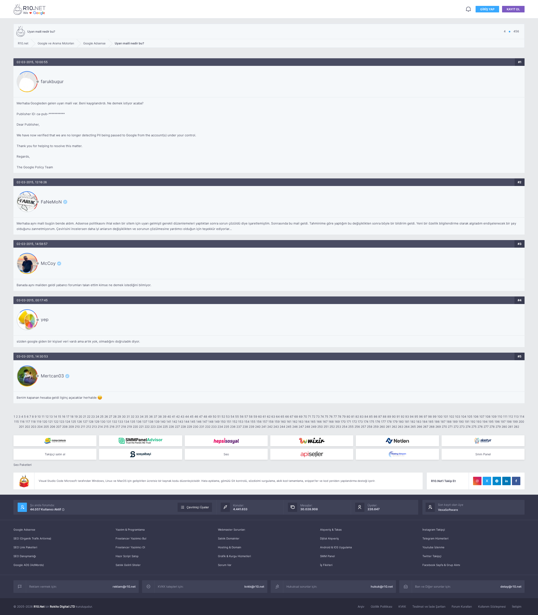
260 (382, 426)
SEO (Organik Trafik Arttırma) (32, 538)
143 (180, 421)
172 (354, 421)
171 (349, 421)
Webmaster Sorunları (231, 529)
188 (449, 421)
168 (331, 421)
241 (263, 426)
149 (217, 421)
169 (337, 421)
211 (83, 426)
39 (164, 416)
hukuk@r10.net (382, 586)
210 (77, 426)
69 (301, 416)
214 (100, 426)
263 (400, 426)
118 (33, 421)
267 (425, 426)
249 (313, 426)
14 (55, 416)
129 (96, 421)
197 (503, 421)
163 (300, 421)
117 (27, 421)
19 (76, 416)
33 (137, 416)
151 (229, 421)
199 (515, 421)
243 (276, 426)
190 (461, 421)
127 (85, 421)
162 (294, 421)
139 (157, 421)
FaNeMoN (51, 201)
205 (46, 426)
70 (305, 416)
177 (383, 421)
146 (199, 421)
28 (115, 416)
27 (110, 416)
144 (186, 421)
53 (228, 416)
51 (219, 416)
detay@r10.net (510, 586)
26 (106, 416)
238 (245, 426)
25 (102, 416)
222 (147, 426)
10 (39, 416)
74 (322, 416)
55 (237, 416)
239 (251, 426)
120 (44, 421)
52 (223, 416)
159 (277, 421)
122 (56, 421)
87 (380, 416)
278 (492, 426)
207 (58, 426)
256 (357, 426)
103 (457, 416)
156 (259, 421)
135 (132, 421)
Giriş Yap (487, 9)
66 (287, 416)
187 (443, 421)
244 (282, 426)
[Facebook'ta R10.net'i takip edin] (516, 481)
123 (61, 421)
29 (119, 416)
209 (71, 426)
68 (296, 416)
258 (369, 426)
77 (335, 416)
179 (395, 421)
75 (326, 416)
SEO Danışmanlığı (24, 556)
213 (94, 426)
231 (201, 426)
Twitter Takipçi (431, 556)
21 (84, 416)
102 (451, 416)
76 (331, 416)
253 (338, 426)
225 (165, 426)
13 (51, 416)
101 (445, 416)
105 (469, 416)
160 (283, 421)
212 (88, 426)
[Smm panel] (140, 440)
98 (430, 416)
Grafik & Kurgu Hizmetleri (234, 556)
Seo (226, 454)
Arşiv (361, 606)
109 (494, 416)
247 (301, 426)
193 (478, 421)
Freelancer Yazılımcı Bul (131, 538)
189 (455, 421)
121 (50, 421)
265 (413, 426)
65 (282, 416)
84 (366, 416)
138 (150, 421)
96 (421, 416)
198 (509, 421)
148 (211, 421)
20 (80, 416)
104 (463, 416)
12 (47, 416)
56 (242, 416)
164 (307, 421)
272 (456, 426)
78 (339, 416)
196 (497, 421)
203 (33, 426)
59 (255, 416)
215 (106, 426)
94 (412, 416)
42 (178, 416)
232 (207, 426)
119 (39, 421)
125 (73, 421)
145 (192, 421)
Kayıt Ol (513, 9)
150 (223, 421)
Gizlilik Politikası (381, 606)
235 (226, 426)
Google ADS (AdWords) (28, 565)
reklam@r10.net (124, 586)
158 (271, 421)
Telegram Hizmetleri (435, 538)
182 (412, 421)
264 (407, 426)
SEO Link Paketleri (25, 547)
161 (289, 421)
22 (88, 416)
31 (128, 416)
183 (418, 421)
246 (295, 426)
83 (362, 416)
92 (402, 416)
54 (232, 416)
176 (377, 421)
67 (291, 416)
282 (516, 426)
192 (472, 421)
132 (114, 421)
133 (120, 421)
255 (351, 426)
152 (234, 421)
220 (135, 426)
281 (510, 426)
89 (389, 416)
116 (22, 421)
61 (264, 416)
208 (65, 426)
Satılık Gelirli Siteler (128, 565)
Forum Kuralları (462, 606)
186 (437, 421)
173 (360, 421)
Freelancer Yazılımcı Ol (130, 547)
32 (132, 416)
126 (79, 421)
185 (431, 421)
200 (521, 421)
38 (160, 416)
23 (93, 416)
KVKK (402, 606)
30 (124, 416)
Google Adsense (24, 529)
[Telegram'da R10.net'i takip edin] (497, 481)
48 (205, 416)
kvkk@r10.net (254, 586)
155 (253, 421)
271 (450, 426)
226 (171, 426)
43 (182, 416)
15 (59, 416)
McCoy (48, 263)
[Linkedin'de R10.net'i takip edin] (506, 481)
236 (233, 426)
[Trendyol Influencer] (311, 440)
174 (366, 421)
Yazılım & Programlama (130, 529)
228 (183, 426)
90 (394, 416)
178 (389, 421)
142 (174, 421)
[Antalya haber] (54, 440)
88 (384, 416)
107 (481, 416)
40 (169, 416)
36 (151, 416)
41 (173, 416)
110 (499, 416)
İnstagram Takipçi (433, 529)
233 (214, 426)
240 (258, 426)
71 (309, 416)
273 (462, 426)
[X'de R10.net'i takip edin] (487, 481)
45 (192, 416)
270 (444, 426)
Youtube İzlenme (433, 547)
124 (67, 421)
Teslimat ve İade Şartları (428, 606)
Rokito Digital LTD (62, 606)
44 (187, 416)
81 (353, 416)
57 (246, 416)
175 (371, 421)
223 (153, 426)
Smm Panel (483, 454)
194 (485, 421)
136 (138, 421)
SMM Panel (327, 556)
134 (126, 421)
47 (201, 416)
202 (27, 426)
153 (240, 421)
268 (432, 426)
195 (491, 421)
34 (142, 416)
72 (313, 416)
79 (344, 416)
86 (375, 416)
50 (214, 416)
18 (72, 416)
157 (265, 421)
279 (498, 426)
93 (407, 416)
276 (480, 426)
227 (177, 426)
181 (407, 421)
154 (246, 421)
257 (363, 426)
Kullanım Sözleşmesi (492, 606)
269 (438, 426)
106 (476, 416)
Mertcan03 (52, 376)
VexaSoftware (448, 509)
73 (318, 416)
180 (401, 421)
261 (388, 426)
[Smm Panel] (226, 440)
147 (204, 421)
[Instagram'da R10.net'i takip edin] (477, 481)
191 (467, 421)
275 (474, 426)
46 (196, 416)
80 (348, 416)
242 (270, 426)
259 (376, 426)
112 (510, 416)
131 (108, 421)
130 (102, 421)
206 (52, 426)
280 (504, 426)
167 (325, 421)
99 (434, 416)
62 (268, 416)
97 (425, 416)
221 (141, 426)
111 (505, 416)
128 (91, 421)
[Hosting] (397, 440)
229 (189, 426)
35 (146, 416)
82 (357, 416)
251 (326, 426)
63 (273, 416)
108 (488, 416)
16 (63, 416)
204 (40, 426)
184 (424, 421)
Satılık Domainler (228, 538)
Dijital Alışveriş (329, 538)
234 (220, 426)
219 (129, 426)
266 (419, 426)
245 (288, 426)
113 (516, 416)
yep (45, 319)
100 (440, 416)
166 (319, 421)
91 (398, 416)
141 (168, 421)
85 (371, 416)
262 (394, 426)
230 (195, 426)
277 (486, 426)
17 (67, 416)
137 (144, 421)
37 (155, 416)
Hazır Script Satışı (127, 556)
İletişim (516, 606)
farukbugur (52, 81)
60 (260, 416)
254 (344, 426)
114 (522, 416)
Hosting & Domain (229, 547)
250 (320, 426)
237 (239, 426)
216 (112, 426)
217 (117, 426)
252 (332, 426)
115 (16, 421)
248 (307, 426)
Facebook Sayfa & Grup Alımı (441, 565)
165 (313, 421)
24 (97, 416)
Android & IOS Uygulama (336, 547)
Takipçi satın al (55, 454)
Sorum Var (224, 565)
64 (278, 416)
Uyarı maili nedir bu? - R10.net (30, 9)
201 (21, 426)
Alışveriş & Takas (331, 529)
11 (43, 416)
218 (123, 426)
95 (416, 416)
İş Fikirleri (326, 565)
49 (210, 416)
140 (163, 421)
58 (251, 416)
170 (343, 421)
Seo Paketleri (22, 464)
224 (159, 426)
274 (468, 426)
